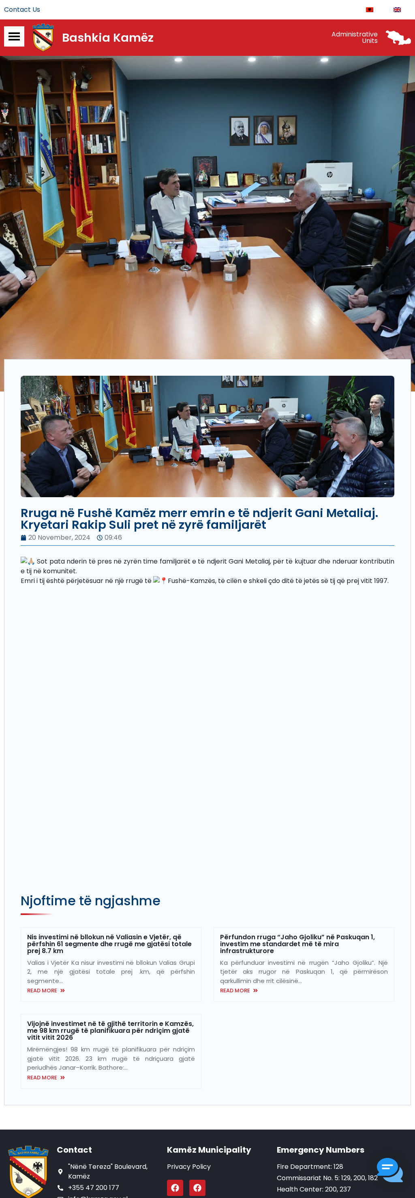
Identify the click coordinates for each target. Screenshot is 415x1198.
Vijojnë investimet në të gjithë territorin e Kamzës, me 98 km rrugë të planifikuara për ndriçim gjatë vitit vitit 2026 (110, 1030)
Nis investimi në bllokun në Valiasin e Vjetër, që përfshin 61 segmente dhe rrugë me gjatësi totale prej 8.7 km (109, 943)
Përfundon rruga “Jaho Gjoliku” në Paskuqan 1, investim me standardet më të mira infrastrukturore (297, 943)
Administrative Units (355, 37)
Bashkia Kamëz (108, 38)
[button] (390, 1171)
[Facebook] (175, 1188)
